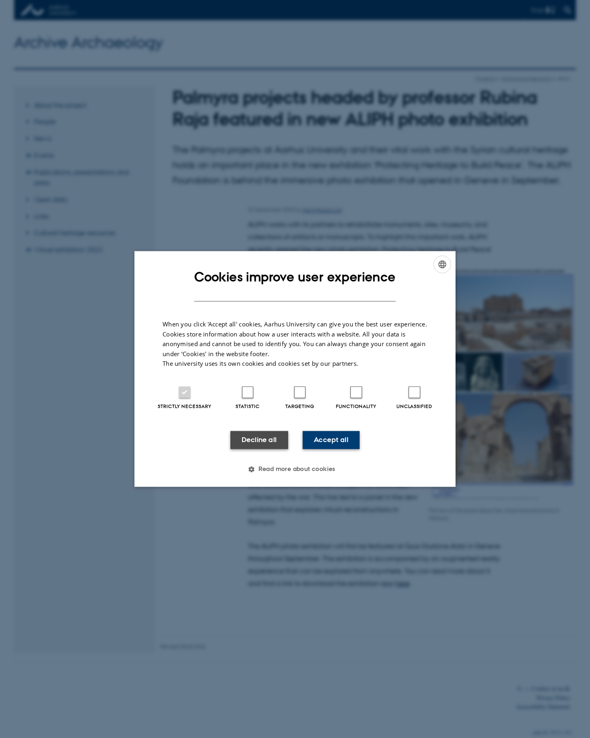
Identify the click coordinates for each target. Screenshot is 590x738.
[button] (295, 469)
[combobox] (442, 264)
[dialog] (295, 369)
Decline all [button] (259, 439)
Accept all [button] (331, 439)
